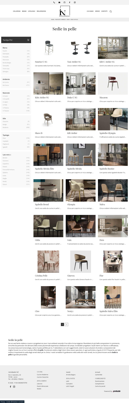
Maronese (6, 60)
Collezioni (16, 11)
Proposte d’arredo (60, 19)
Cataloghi (31, 11)
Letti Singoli (70, 386)
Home (52, 19)
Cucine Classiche (42, 377)
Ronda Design (7, 63)
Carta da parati (100, 386)
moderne (5, 127)
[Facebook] (69, 2)
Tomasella (6, 65)
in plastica (6, 108)
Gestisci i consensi (18, 402)
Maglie (5, 178)
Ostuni (5, 184)
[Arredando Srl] (64, 11)
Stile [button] (4, 118)
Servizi (97, 11)
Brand (24, 11)
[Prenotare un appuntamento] (64, 2)
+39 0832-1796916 (17, 379)
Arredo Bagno (70, 375)
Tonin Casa (6, 69)
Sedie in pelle (74, 19)
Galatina (5, 172)
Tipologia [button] (6, 135)
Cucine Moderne (42, 375)
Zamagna (5, 71)
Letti (67, 381)
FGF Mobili (6, 54)
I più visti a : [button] (7, 155)
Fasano (5, 166)
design (5, 124)
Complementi (99, 384)
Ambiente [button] (6, 79)
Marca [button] (5, 48)
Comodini (69, 384)
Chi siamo (90, 11)
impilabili (5, 141)
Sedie (68, 19)
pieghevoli (6, 144)
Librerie (39, 384)
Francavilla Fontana (8, 170)
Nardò (5, 181)
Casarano (5, 161)
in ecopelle (6, 99)
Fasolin (5, 51)
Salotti (68, 372)
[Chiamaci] (54, 2)
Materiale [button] (6, 93)
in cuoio (5, 96)
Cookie (8, 402)
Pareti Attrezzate (42, 386)
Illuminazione (99, 381)
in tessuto (6, 111)
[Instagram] (74, 2)
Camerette (98, 375)
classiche (5, 121)
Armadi (97, 372)
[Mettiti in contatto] (59, 2)
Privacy (3, 402)
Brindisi (5, 158)
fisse (4, 138)
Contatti (104, 11)
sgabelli (5, 147)
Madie (39, 389)
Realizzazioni (41, 11)
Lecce (4, 175)
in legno (5, 102)
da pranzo (6, 85)
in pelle (5, 105)
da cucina (6, 82)
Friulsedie (5, 57)
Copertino (6, 164)
